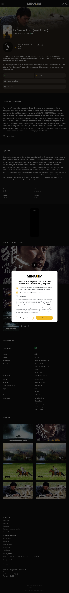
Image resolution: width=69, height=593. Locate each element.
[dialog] (35, 296)
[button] (34, 296)
